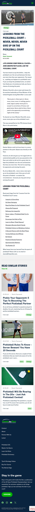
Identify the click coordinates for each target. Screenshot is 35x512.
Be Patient (9, 236)
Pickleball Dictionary (8, 454)
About (3, 431)
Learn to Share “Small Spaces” (15, 222)
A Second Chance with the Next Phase (17, 231)
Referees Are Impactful (13, 211)
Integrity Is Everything (12, 199)
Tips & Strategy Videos (9, 461)
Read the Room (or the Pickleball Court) (18, 205)
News (4, 54)
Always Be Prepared (12, 208)
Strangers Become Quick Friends (15, 225)
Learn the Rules (6, 451)
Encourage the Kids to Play (14, 219)
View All (4, 268)
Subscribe (7, 494)
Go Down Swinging (11, 202)
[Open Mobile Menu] (32, 3)
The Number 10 (10, 245)
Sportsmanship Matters (13, 242)
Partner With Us (6, 434)
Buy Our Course (6, 464)
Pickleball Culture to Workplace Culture (18, 228)
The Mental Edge (7, 467)
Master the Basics (7, 448)
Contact (4, 428)
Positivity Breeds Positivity (14, 239)
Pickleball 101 (6, 444)
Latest (4, 438)
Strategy (6, 27)
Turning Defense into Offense (14, 234)
